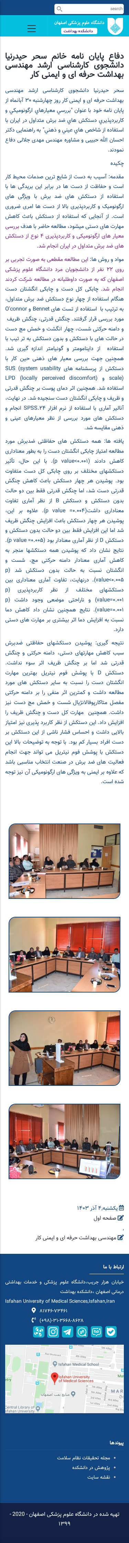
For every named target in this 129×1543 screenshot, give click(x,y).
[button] (64, 828)
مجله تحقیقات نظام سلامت (83, 1458)
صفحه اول (105, 1218)
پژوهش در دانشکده (91, 1468)
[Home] (86, 26)
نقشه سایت (98, 1477)
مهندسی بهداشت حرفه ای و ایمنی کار (75, 1238)
